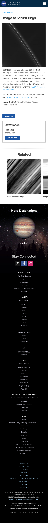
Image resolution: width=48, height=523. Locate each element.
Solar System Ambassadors (24, 448)
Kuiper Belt (24, 282)
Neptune (24, 329)
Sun (24, 279)
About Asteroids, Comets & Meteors (24, 398)
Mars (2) (24, 373)
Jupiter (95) (24, 376)
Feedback (24, 470)
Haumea (24, 345)
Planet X (24, 355)
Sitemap (24, 485)
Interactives (24, 441)
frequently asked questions (18, 97)
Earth (24, 313)
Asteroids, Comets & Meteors (24, 394)
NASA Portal (24, 482)
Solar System (24, 273)
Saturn (24, 323)
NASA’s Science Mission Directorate (23, 499)
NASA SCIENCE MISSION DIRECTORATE (24, 479)
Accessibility (24, 488)
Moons (24, 360)
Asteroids (24, 408)
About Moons (24, 363)
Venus (24, 310)
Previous (5, 229)
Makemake (24, 342)
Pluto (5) (24, 389)
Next (43, 229)
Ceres (24, 339)
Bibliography (24, 467)
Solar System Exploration (13, 3)
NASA (3, 3)
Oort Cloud (24, 285)
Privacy (24, 473)
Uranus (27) (24, 383)
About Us (24, 464)
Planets (24, 297)
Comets (24, 411)
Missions (24, 435)
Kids (24, 438)
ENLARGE (9, 116)
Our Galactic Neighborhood (13, 9)
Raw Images (7, 12)
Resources (24, 426)
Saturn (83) (24, 379)
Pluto (24, 335)
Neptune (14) (24, 386)
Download (12, 138)
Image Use (24, 476)
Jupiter (24, 243)
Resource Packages (24, 451)
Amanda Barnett (30, 503)
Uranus (24, 326)
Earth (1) (24, 370)
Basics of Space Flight (24, 444)
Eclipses (24, 291)
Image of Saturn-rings (15, 197)
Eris (24, 348)
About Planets (24, 300)
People (24, 432)
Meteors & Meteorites (24, 404)
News (24, 419)
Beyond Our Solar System (24, 288)
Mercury (24, 307)
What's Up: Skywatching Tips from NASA (24, 423)
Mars (24, 316)
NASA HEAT (24, 454)
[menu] (44, 3)
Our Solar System (24, 276)
